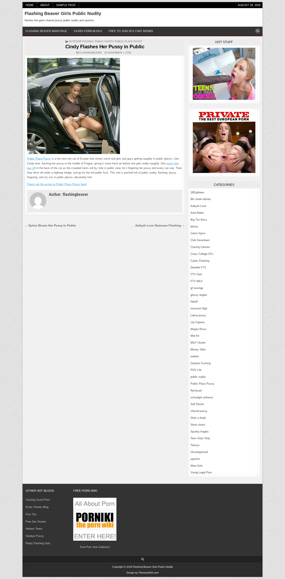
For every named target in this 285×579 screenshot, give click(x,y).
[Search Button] (257, 31)
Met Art (194, 335)
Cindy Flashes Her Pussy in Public (104, 46)
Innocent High (198, 308)
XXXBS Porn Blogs (88, 31)
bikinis (194, 226)
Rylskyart (196, 390)
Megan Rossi (198, 329)
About (45, 5)
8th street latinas (200, 199)
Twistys (195, 445)
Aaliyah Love (198, 206)
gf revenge (196, 288)
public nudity (104, 41)
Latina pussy (198, 315)
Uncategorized (199, 452)
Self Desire (197, 404)
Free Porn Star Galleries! (95, 547)
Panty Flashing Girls (38, 543)
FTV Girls (196, 274)
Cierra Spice (197, 233)
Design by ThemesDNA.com (142, 572)
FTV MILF (196, 281)
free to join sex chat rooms (131, 31)
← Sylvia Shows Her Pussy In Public (50, 225)
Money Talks (198, 349)
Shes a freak (198, 417)
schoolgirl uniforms (201, 397)
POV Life (196, 369)
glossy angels (198, 294)
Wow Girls (196, 465)
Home (30, 5)
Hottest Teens (34, 528)
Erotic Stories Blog (37, 507)
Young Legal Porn (201, 472)
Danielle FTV (198, 267)
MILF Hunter (198, 342)
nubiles (194, 356)
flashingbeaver (90, 52)
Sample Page (66, 5)
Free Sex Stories (36, 521)
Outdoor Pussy (35, 536)
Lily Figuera (197, 322)
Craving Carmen (200, 247)
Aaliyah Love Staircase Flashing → (160, 225)
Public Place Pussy (128, 41)
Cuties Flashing (199, 260)
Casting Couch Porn (38, 499)
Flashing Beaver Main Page (46, 31)
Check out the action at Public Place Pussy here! (57, 184)
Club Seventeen (200, 240)
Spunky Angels (199, 431)
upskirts (195, 458)
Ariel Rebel (197, 212)
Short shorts (197, 424)
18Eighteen (197, 192)
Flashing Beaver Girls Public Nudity (63, 13)
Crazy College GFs (201, 253)
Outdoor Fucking (81, 41)
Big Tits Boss (198, 219)
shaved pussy (198, 411)
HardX (194, 301)
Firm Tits (31, 514)
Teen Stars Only (200, 438)
